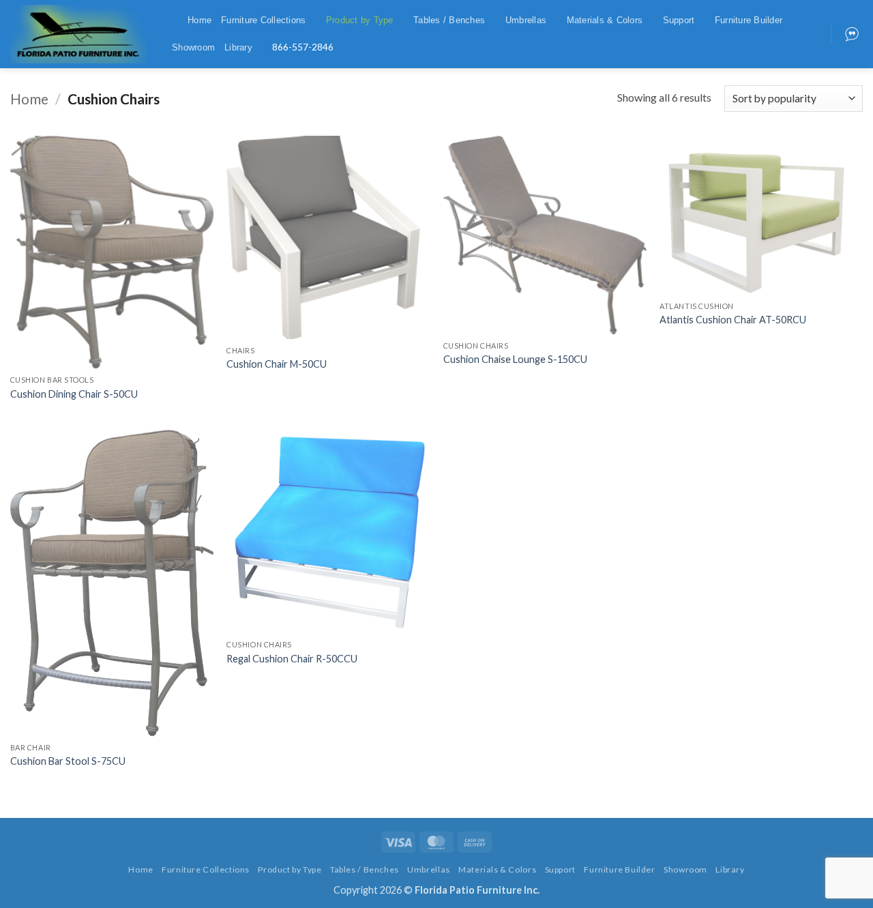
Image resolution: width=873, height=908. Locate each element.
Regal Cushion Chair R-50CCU (291, 658)
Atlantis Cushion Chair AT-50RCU (733, 319)
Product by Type (360, 20)
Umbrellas (525, 20)
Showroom (193, 47)
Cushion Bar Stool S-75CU (67, 761)
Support (679, 20)
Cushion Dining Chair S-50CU (74, 394)
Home (199, 20)
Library (238, 47)
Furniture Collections (263, 20)
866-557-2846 (303, 47)
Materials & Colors (605, 20)
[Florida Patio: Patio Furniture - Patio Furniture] (78, 34)
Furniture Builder (748, 20)
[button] (172, 20)
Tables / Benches (449, 20)
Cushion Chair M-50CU (276, 364)
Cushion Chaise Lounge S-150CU (515, 359)
